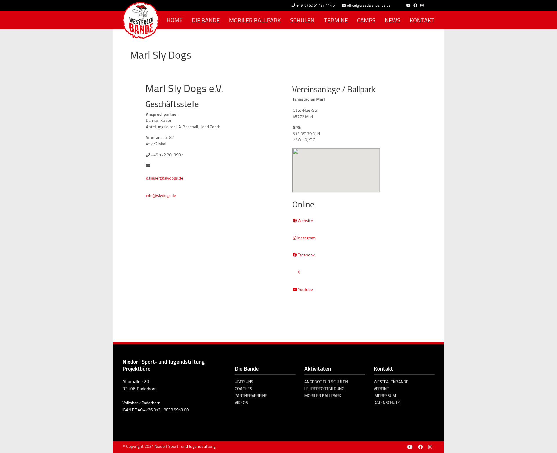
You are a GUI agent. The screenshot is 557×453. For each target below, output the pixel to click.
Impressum (385, 395)
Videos (241, 402)
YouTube (305, 289)
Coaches (243, 388)
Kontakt (422, 20)
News (392, 20)
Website (305, 221)
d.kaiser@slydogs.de (164, 178)
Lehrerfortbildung (324, 388)
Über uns (244, 381)
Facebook (306, 255)
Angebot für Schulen (326, 381)
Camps (366, 20)
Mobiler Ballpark (255, 20)
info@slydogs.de (161, 195)
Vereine (381, 388)
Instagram (306, 238)
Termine (336, 20)
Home (174, 19)
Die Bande (206, 20)
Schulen (302, 20)
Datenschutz (387, 402)
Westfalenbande (391, 381)
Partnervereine (251, 395)
